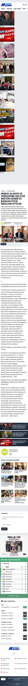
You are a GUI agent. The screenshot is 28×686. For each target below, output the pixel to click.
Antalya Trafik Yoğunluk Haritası (5, 664)
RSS (4, 679)
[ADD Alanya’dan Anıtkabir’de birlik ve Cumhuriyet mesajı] (7, 466)
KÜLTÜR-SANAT (11, 191)
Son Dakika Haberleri (21, 668)
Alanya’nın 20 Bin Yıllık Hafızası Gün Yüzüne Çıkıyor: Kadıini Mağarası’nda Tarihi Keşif (6, 500)
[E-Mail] (10, 454)
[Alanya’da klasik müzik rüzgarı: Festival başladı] (21, 466)
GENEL (3, 9)
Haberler (3, 191)
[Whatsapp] (14, 653)
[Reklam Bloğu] (14, 545)
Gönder (4, 529)
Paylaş (4, 244)
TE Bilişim (17, 683)
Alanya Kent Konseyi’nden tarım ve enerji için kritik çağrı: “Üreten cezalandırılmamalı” (20, 500)
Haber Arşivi (5, 672)
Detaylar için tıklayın (14, 595)
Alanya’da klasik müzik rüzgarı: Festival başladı (20, 471)
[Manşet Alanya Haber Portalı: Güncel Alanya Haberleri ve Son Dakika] (6, 5)
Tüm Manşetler (6, 668)
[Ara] (23, 4)
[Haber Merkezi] (4, 452)
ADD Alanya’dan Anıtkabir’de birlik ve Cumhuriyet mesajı (6, 471)
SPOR (24, 9)
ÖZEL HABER (17, 9)
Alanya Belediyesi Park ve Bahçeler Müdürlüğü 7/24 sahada (7, 485)
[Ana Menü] (25, 4)
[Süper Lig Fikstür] (26, 601)
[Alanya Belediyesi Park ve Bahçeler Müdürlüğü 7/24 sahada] (7, 479)
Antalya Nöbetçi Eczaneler (5, 659)
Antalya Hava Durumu (22, 658)
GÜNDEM (9, 9)
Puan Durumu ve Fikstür (21, 663)
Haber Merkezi (13, 451)
